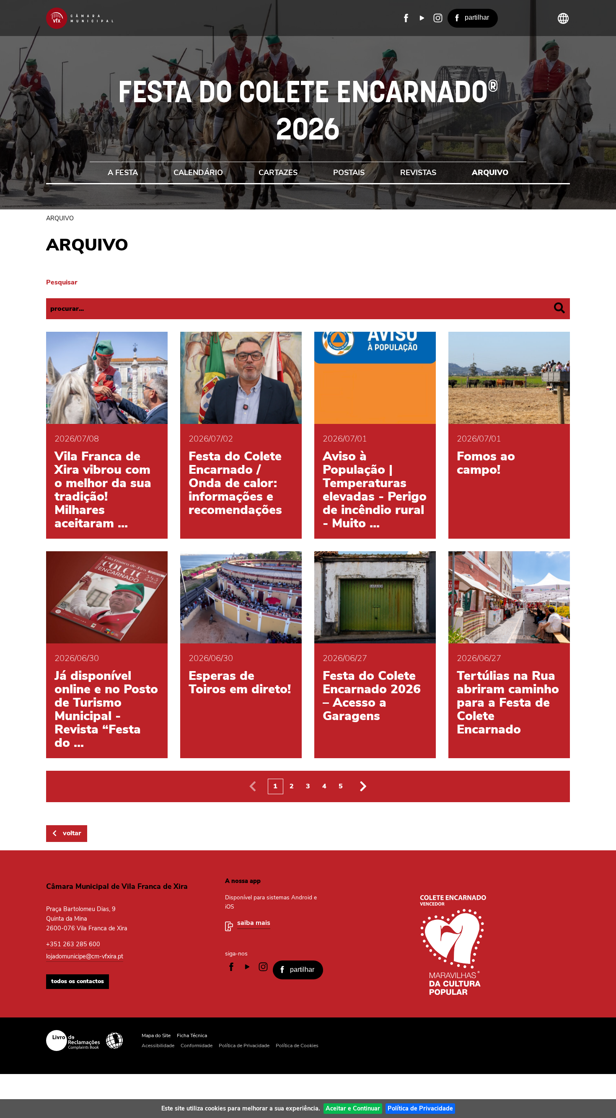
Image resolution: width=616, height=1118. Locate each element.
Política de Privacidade (420, 1108)
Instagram (438, 18)
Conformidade (196, 1045)
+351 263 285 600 (73, 944)
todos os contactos (77, 981)
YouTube (422, 18)
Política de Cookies (297, 1045)
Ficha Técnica (192, 1035)
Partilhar (477, 17)
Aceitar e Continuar (353, 1108)
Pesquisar (61, 282)
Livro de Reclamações (73, 1040)
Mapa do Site (156, 1035)
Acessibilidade (114, 1040)
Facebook (406, 18)
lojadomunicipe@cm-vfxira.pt (84, 956)
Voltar (72, 833)
